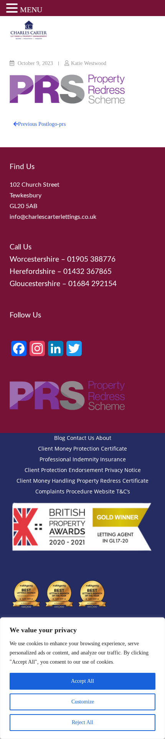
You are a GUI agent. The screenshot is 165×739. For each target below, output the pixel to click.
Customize (82, 702)
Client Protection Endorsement (64, 470)
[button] (13, 9)
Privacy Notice (123, 470)
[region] (82, 678)
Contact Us (80, 437)
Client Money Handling (45, 480)
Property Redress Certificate (112, 480)
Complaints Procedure (63, 491)
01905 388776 (91, 259)
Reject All (82, 722)
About (103, 437)
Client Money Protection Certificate (82, 448)
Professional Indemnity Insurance (83, 459)
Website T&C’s (112, 491)
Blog (59, 437)
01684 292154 (92, 284)
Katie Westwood (88, 63)
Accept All (82, 681)
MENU (31, 9)
